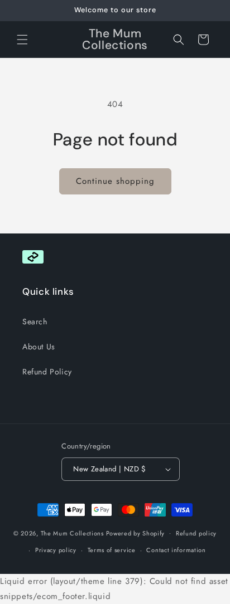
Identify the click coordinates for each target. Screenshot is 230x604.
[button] (22, 39)
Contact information (175, 549)
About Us (38, 346)
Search (34, 321)
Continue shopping (115, 181)
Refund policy (196, 533)
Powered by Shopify (135, 532)
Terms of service (112, 549)
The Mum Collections (73, 532)
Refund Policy (47, 371)
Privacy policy (55, 549)
